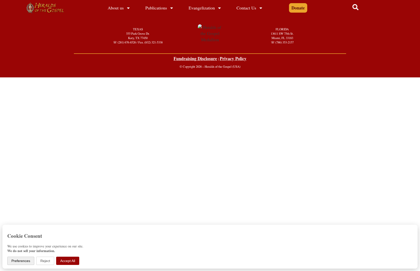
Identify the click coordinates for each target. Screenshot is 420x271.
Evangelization (202, 8)
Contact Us (246, 8)
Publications (156, 8)
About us (116, 8)
